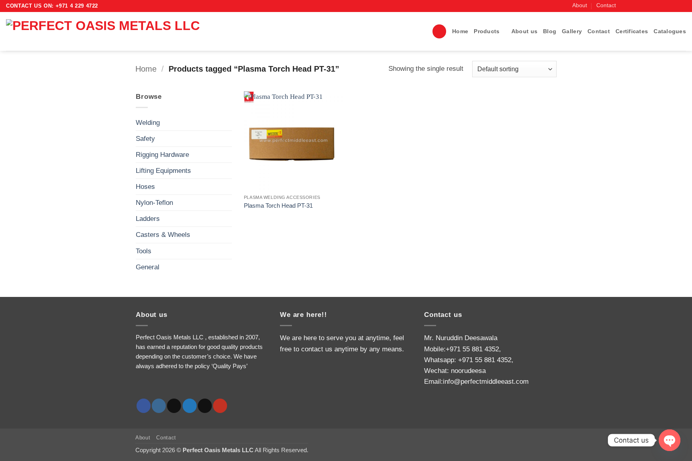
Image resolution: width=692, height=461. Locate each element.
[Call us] (665, 6)
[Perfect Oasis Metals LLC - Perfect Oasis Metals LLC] (123, 31)
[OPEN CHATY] (669, 440)
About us (524, 31)
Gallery (572, 31)
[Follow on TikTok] (641, 6)
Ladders (148, 218)
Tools (143, 251)
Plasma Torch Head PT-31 (278, 205)
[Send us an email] (657, 6)
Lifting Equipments (163, 170)
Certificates (632, 31)
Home (460, 31)
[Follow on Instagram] (633, 6)
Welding (148, 122)
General (147, 267)
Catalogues (670, 31)
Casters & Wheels (163, 235)
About (579, 5)
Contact (606, 5)
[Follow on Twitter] (649, 6)
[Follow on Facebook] (625, 6)
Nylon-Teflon (154, 202)
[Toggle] (227, 122)
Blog (549, 31)
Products (486, 31)
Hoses (145, 186)
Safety (145, 138)
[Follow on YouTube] (681, 6)
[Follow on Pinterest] (673, 6)
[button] (439, 31)
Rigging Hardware (162, 154)
